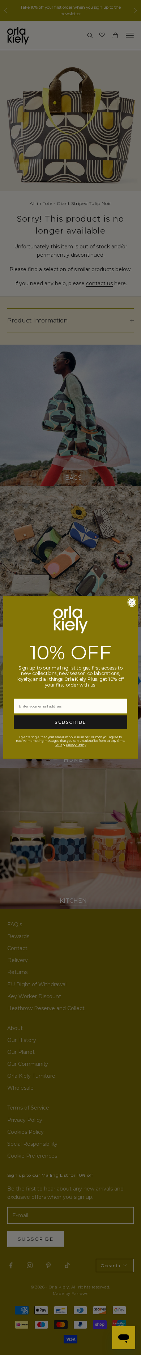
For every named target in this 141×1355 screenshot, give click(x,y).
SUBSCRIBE (70, 722)
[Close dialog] (132, 602)
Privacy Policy (76, 745)
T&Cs (58, 745)
